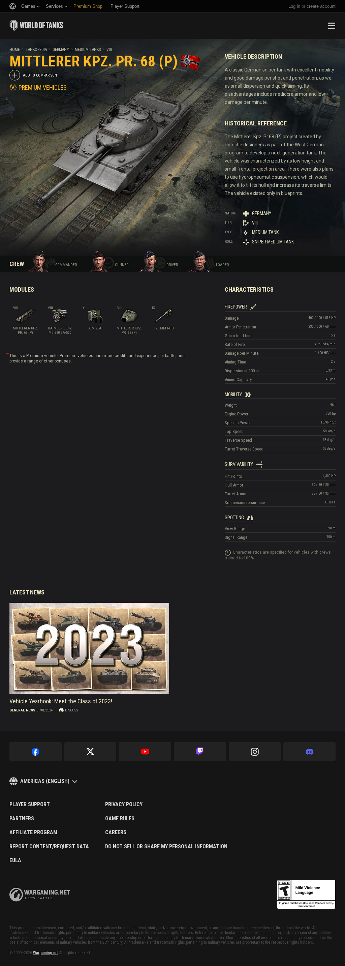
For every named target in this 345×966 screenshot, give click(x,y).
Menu (331, 25)
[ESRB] (306, 894)
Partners (21, 819)
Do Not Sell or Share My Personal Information (166, 847)
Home (14, 49)
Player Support (29, 804)
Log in (294, 6)
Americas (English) (44, 781)
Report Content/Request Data (49, 847)
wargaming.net (39, 894)
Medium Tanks (88, 49)
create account (321, 6)
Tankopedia (36, 49)
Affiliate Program (33, 832)
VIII (109, 49)
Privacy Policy (124, 804)
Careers (115, 832)
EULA (15, 860)
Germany (61, 49)
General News (22, 710)
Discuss (71, 710)
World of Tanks (36, 25)
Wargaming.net (45, 952)
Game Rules (119, 819)
